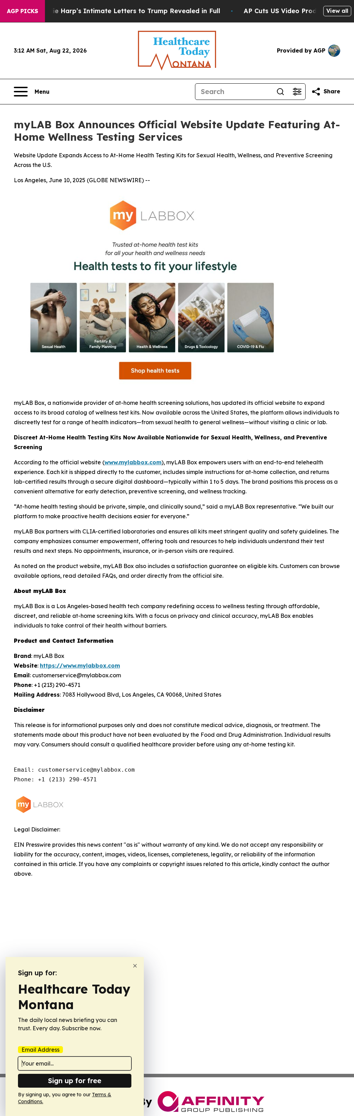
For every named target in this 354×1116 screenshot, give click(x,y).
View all (337, 10)
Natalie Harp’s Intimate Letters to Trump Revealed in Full (127, 11)
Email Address (40, 1049)
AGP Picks (22, 11)
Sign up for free (74, 1080)
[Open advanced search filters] (297, 92)
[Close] (135, 965)
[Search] (280, 92)
